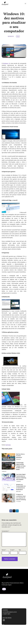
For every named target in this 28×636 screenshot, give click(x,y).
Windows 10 (6, 63)
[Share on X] (14, 510)
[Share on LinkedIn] (17, 510)
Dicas (18, 36)
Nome (4, 550)
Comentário (5, 531)
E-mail (12, 550)
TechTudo (8, 445)
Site (20, 550)
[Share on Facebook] (10, 510)
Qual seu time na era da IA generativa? (11, 594)
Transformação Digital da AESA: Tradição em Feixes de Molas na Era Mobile (12, 598)
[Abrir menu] (25, 3)
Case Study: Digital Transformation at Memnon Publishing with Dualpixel (13, 603)
